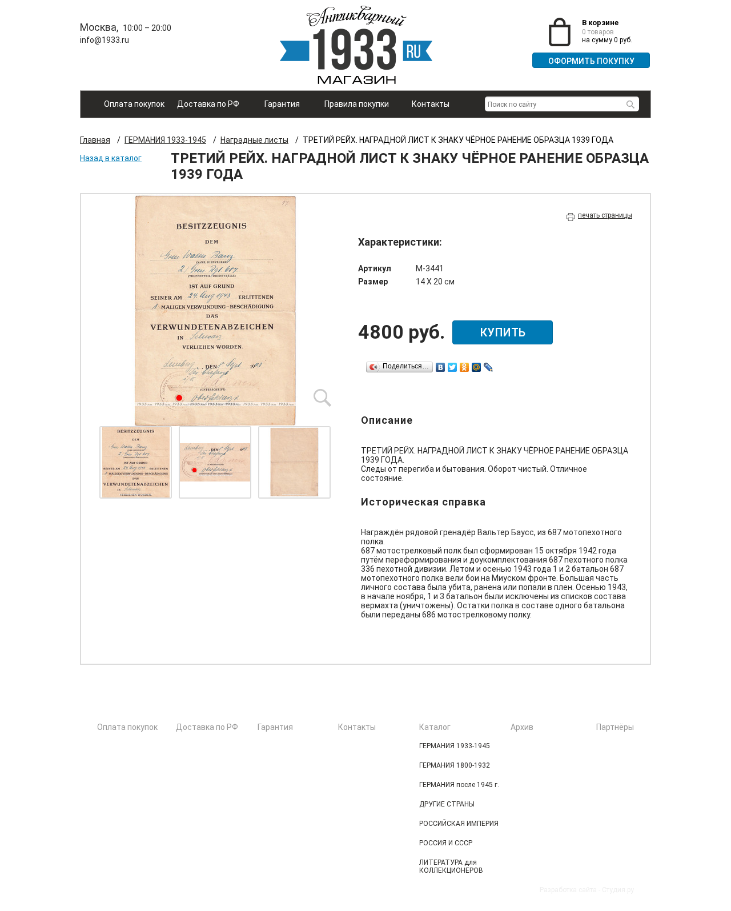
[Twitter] (453, 367)
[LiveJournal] (489, 367)
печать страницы (605, 215)
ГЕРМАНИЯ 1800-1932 (454, 765)
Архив (522, 727)
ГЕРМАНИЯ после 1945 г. (459, 785)
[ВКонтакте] (441, 367)
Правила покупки (356, 104)
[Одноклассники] (465, 367)
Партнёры (615, 727)
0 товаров (598, 32)
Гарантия (282, 104)
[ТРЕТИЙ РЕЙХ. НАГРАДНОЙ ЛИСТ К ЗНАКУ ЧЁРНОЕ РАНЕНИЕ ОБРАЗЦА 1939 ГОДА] (215, 310)
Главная (95, 140)
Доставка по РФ (208, 104)
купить (502, 332)
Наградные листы (254, 140)
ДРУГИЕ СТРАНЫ (447, 804)
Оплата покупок (134, 104)
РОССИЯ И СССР (445, 843)
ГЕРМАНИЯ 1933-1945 (165, 140)
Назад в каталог (111, 158)
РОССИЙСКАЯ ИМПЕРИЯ (459, 824)
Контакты (430, 104)
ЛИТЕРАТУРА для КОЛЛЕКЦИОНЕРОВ (451, 866)
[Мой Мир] (477, 367)
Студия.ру (618, 890)
